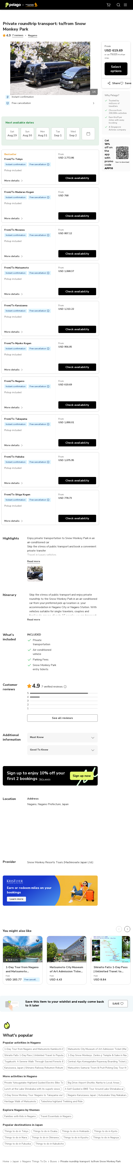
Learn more (16, 899)
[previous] (119, 929)
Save (128, 83)
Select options (116, 69)
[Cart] (109, 5)
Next (100, 69)
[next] (127, 929)
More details (11, 180)
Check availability (77, 178)
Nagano (32, 35)
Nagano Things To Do (34, 1161)
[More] (65, 686)
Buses (53, 1161)
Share (116, 83)
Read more (33, 561)
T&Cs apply (44, 779)
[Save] (37, 940)
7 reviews (17, 35)
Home (6, 1161)
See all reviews (62, 718)
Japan (16, 1161)
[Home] (22, 5)
